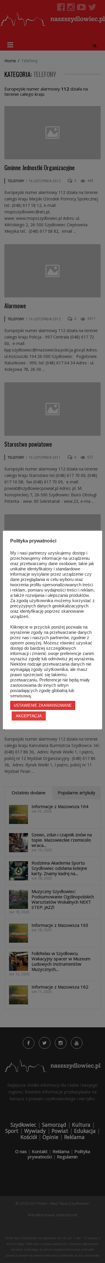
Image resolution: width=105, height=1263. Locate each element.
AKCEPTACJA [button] (29, 715)
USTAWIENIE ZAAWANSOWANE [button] (43, 705)
